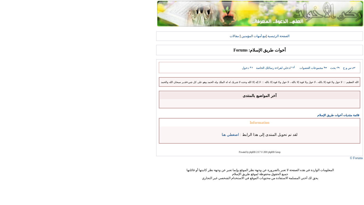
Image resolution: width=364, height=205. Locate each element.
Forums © (356, 158)
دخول (245, 67)
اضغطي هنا (230, 135)
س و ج (347, 67)
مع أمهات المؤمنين (253, 36)
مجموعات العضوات (311, 67)
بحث (333, 67)
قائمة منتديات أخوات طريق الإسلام (338, 115)
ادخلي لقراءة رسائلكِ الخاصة (273, 67)
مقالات (234, 36)
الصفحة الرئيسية (278, 36)
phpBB (252, 152)
